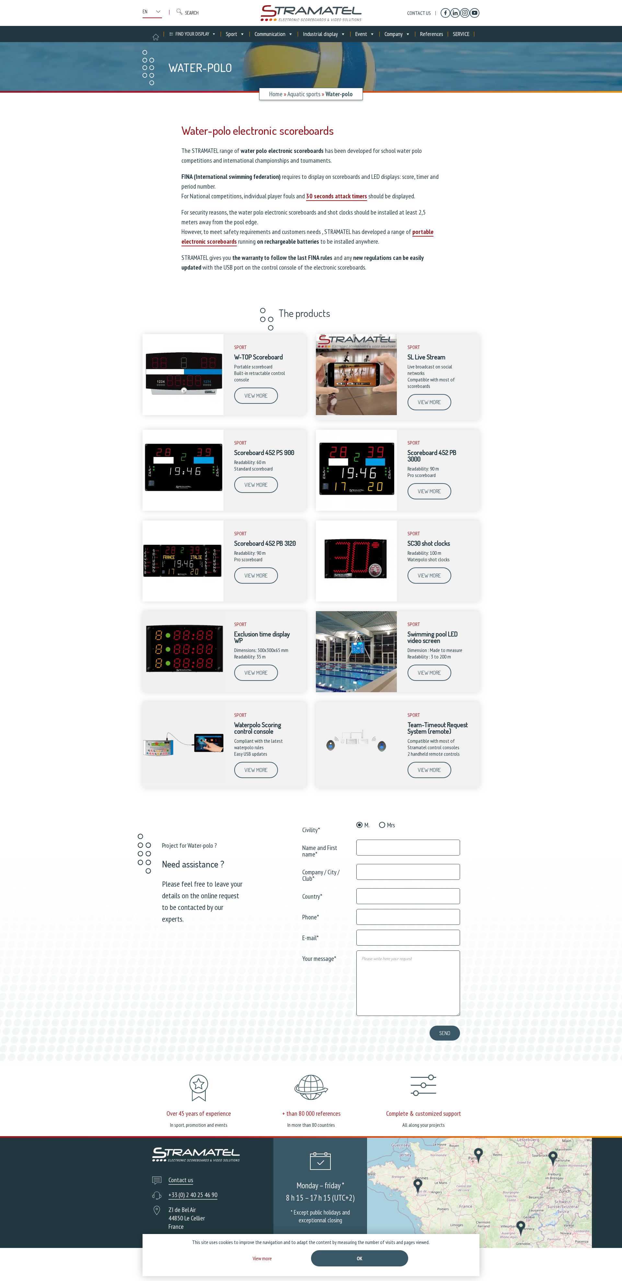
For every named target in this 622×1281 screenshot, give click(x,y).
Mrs (391, 825)
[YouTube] (474, 13)
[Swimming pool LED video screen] (356, 690)
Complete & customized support (423, 1113)
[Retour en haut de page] (605, 1264)
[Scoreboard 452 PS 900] (183, 509)
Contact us (419, 13)
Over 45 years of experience (199, 1113)
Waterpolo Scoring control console (257, 727)
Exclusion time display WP (262, 637)
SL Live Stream (426, 357)
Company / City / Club (321, 875)
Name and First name (319, 850)
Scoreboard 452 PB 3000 (432, 455)
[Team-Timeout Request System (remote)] (356, 781)
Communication (270, 34)
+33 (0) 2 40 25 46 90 (192, 1195)
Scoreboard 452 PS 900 (264, 452)
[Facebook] (445, 13)
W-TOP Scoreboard (258, 357)
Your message (319, 958)
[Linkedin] (455, 13)
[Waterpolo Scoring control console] (183, 781)
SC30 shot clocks (429, 543)
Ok (360, 1258)
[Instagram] (465, 13)
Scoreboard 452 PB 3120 (265, 543)
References (431, 34)
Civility (311, 829)
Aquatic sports (303, 94)
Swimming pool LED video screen (433, 637)
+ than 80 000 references (311, 1113)
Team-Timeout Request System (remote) (438, 727)
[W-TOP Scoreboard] (183, 413)
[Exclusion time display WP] (183, 690)
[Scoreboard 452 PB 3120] (183, 599)
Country (312, 896)
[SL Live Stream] (356, 413)
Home (275, 94)
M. (366, 825)
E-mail (310, 937)
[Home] (311, 13)
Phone (310, 916)
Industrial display (320, 34)
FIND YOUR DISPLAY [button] (192, 34)
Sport (231, 34)
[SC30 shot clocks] (356, 599)
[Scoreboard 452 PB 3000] (356, 509)
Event (361, 34)
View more (256, 395)
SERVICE (461, 34)
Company (394, 34)
